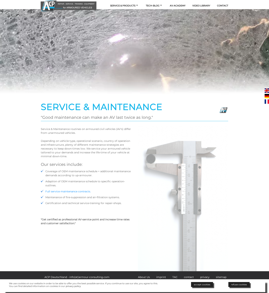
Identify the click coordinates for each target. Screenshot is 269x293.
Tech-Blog (152, 5)
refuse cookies (239, 284)
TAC (175, 277)
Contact (222, 5)
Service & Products (122, 5)
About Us (144, 277)
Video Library (201, 5)
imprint (161, 277)
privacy (205, 277)
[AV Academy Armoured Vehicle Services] (68, 2)
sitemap (221, 277)
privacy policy (73, 286)
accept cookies (202, 284)
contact (189, 277)
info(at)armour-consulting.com (89, 277)
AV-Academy (178, 5)
